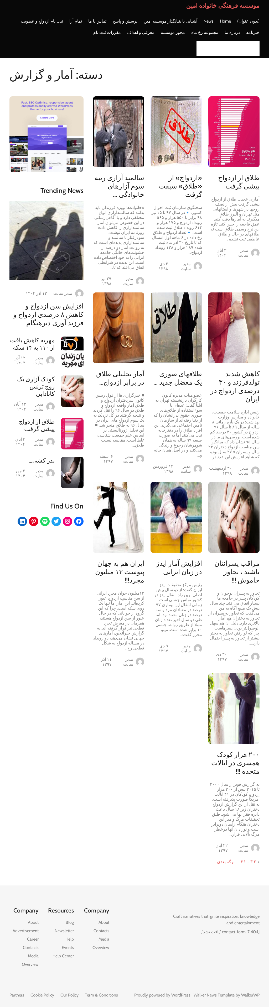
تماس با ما (97, 21)
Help (69, 939)
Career (33, 939)
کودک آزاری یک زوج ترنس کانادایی (36, 386)
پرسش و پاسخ (125, 21)
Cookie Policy (42, 995)
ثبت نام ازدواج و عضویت (42, 21)
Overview (100, 947)
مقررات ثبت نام (107, 32)
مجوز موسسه (173, 32)
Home (225, 21)
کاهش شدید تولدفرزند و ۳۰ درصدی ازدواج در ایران (235, 386)
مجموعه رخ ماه (204, 32)
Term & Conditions (101, 995)
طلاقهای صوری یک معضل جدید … (177, 378)
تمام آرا (75, 21)
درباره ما (232, 32)
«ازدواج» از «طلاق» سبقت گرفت (180, 186)
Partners (16, 995)
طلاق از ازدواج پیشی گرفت (239, 182)
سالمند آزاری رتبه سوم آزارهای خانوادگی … (119, 186)
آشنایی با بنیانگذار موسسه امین (170, 21)
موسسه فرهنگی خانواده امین (223, 5)
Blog (70, 922)
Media (104, 939)
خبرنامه (253, 32)
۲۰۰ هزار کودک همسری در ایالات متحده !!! (235, 762)
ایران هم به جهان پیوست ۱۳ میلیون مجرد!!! (119, 571)
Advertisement (26, 930)
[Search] (202, 48)
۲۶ (243, 861)
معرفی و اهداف (140, 32)
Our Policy (69, 995)
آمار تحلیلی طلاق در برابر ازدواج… (120, 378)
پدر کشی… (42, 460)
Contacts (101, 930)
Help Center (63, 955)
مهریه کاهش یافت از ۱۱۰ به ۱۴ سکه (32, 344)
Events (68, 947)
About (104, 922)
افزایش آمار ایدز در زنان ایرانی (179, 567)
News (209, 21)
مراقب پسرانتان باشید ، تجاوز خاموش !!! (237, 571)
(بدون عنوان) (248, 21)
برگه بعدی (226, 861)
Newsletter (64, 930)
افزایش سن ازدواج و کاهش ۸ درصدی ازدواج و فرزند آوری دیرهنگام (48, 314)
